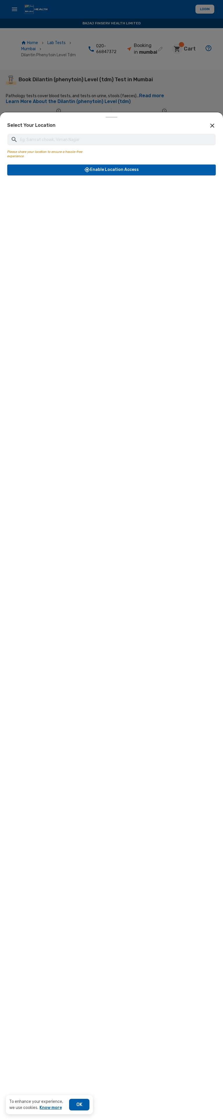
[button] (212, 125)
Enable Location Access (114, 169)
